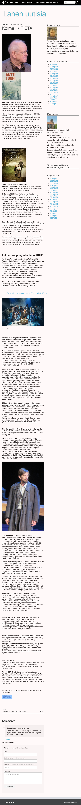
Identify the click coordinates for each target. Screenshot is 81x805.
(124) (54, 88)
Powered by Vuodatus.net (70, 802)
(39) (53, 64)
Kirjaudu (55, 2)
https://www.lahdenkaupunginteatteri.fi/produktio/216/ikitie (24, 293)
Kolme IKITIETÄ (17, 28)
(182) (54, 74)
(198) (54, 69)
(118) (54, 95)
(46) (53, 104)
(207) (54, 71)
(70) (53, 102)
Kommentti (7, 771)
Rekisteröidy (48, 2)
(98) (53, 97)
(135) (54, 90)
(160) (54, 81)
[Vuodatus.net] (10, 802)
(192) (54, 67)
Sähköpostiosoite (14, 758)
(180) (54, 78)
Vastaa (8, 739)
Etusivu (23, 2)
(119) (54, 92)
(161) (54, 85)
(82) (53, 99)
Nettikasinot (29, 2)
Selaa (40, 2)
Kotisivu (20, 764)
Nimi (5, 751)
